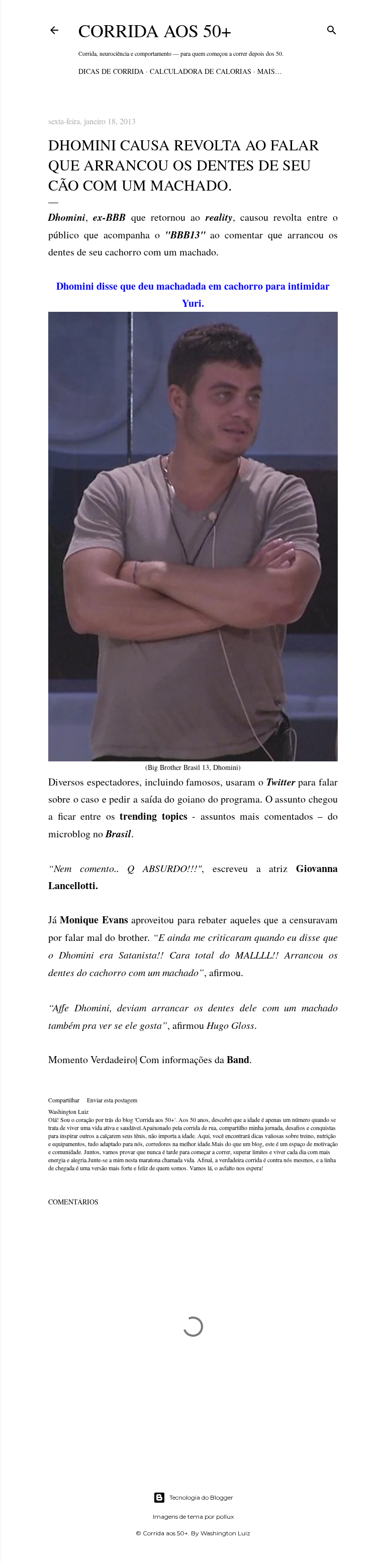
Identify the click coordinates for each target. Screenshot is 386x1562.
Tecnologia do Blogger (201, 1497)
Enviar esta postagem (112, 1100)
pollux (225, 1516)
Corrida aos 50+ (154, 30)
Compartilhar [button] (63, 1100)
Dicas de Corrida (111, 71)
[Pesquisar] (332, 28)
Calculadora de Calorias (200, 71)
